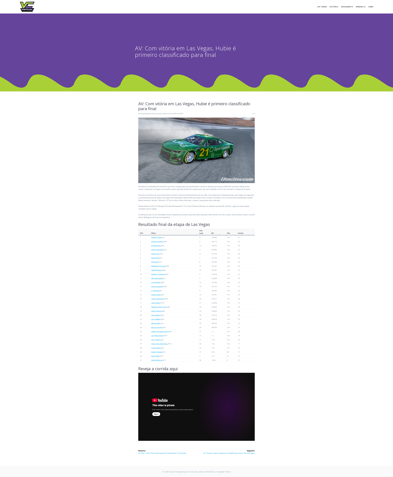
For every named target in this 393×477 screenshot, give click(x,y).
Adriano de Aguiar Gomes (160, 331)
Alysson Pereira (157, 327)
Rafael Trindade (157, 352)
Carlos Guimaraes (157, 299)
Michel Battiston (157, 360)
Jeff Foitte (155, 262)
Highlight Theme (223, 472)
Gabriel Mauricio (157, 270)
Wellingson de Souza (158, 266)
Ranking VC (361, 7)
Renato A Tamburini (158, 274)
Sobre (370, 7)
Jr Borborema (156, 246)
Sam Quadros (156, 315)
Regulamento (347, 7)
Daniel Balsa (145, 113)
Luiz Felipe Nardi (157, 336)
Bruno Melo (155, 356)
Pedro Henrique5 (157, 250)
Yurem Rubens (156, 348)
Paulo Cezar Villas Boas (159, 344)
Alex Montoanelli (157, 278)
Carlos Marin (155, 303)
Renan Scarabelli (157, 286)
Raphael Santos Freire (159, 307)
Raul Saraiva (155, 258)
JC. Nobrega (155, 291)
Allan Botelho (156, 323)
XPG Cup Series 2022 (159, 113)
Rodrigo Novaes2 (157, 241)
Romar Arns (155, 254)
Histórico (334, 7)
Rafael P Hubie (156, 237)
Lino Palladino (156, 319)
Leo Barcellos (156, 282)
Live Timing (322, 7)
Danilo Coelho (156, 295)
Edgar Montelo (156, 311)
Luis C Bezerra (156, 340)
